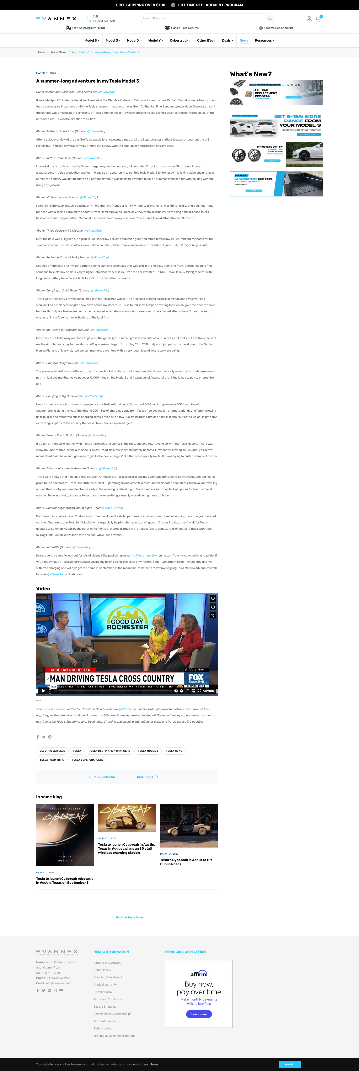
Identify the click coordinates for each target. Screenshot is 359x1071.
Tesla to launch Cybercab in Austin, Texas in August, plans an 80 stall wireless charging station (126, 848)
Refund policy (102, 1028)
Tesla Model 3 (148, 750)
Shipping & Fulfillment (107, 977)
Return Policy (102, 970)
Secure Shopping (104, 1006)
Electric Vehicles (52, 750)
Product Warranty (105, 984)
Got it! (289, 1064)
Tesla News (58, 52)
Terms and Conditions (107, 999)
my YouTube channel (140, 555)
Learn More (150, 1064)
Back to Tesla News (130, 917)
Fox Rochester (55, 709)
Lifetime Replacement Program (114, 1036)
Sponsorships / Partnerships (112, 1014)
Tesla (77, 750)
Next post (145, 777)
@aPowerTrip (107, 92)
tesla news (174, 750)
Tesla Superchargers (87, 759)
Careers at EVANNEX (107, 963)
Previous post (105, 777)
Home (41, 52)
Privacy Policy (102, 992)
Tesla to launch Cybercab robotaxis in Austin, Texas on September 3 (64, 881)
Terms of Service (104, 1021)
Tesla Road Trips (52, 759)
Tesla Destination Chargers (109, 750)
